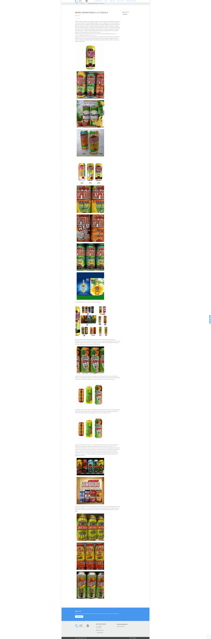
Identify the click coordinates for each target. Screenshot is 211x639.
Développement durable (131, 0)
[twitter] (210, 321)
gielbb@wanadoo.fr (100, 630)
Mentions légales (132, 637)
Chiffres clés (112, 0)
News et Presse (120, 0)
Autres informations (122, 624)
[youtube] (210, 323)
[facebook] (210, 316)
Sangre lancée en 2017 (91, 35)
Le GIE (105, 0)
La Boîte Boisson (98, 0)
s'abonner (79, 616)
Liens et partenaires (121, 626)
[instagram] (210, 319)
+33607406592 (100, 632)
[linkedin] (210, 317)
